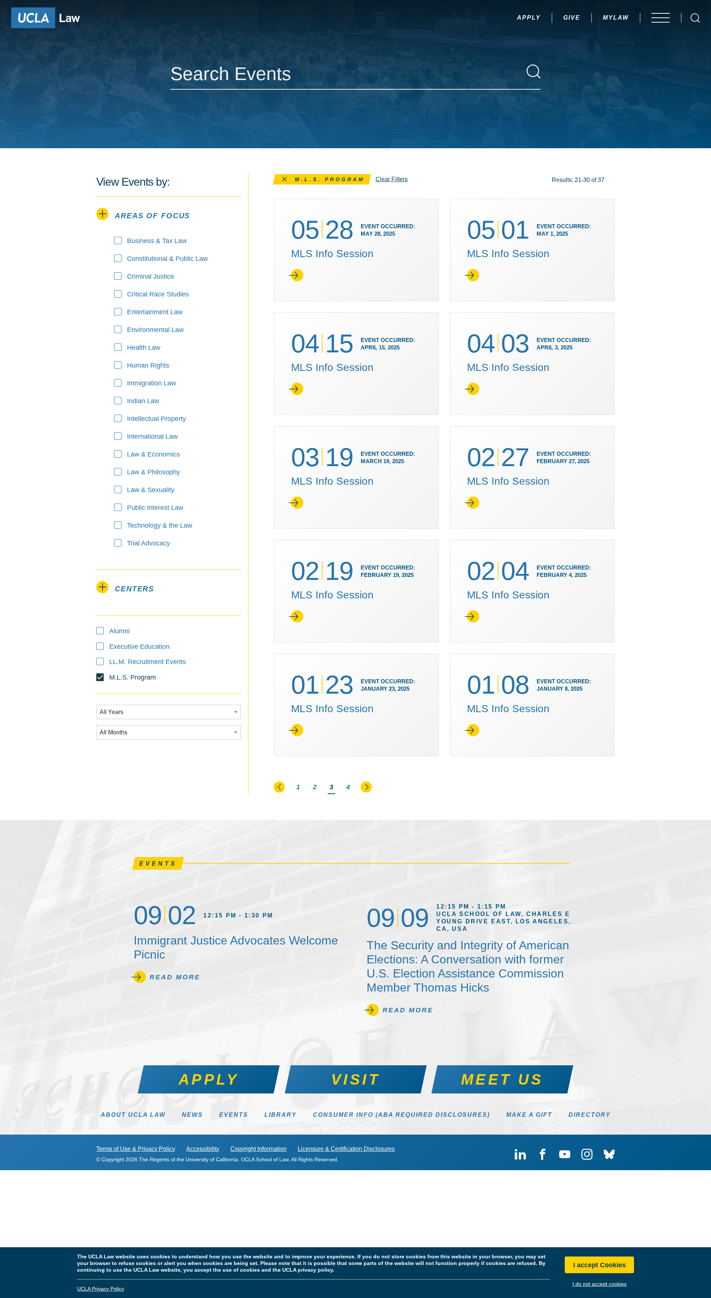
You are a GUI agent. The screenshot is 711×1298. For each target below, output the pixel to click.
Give (571, 17)
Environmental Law (155, 329)
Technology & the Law (159, 525)
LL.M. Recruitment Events (147, 661)
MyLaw (616, 17)
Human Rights (148, 365)
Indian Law (143, 401)
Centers (134, 589)
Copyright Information (258, 1149)
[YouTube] (564, 1154)
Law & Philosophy (153, 472)
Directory (589, 1115)
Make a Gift (529, 1115)
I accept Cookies (599, 1265)
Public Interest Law (155, 507)
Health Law (143, 347)
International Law (152, 436)
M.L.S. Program (132, 677)
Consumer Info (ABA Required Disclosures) (401, 1115)
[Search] (534, 71)
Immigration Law (151, 383)
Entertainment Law (155, 312)
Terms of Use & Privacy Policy (135, 1149)
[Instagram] (586, 1154)
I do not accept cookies (600, 1284)
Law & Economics (153, 454)
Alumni (119, 631)
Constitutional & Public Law (167, 258)
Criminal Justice (150, 276)
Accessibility (202, 1149)
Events (233, 1115)
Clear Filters (391, 179)
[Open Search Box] (695, 18)
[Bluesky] (609, 1154)
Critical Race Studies (158, 294)
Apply (529, 17)
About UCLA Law (133, 1115)
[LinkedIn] (520, 1154)
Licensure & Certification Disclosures (346, 1149)
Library (280, 1115)
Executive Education (139, 646)
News (192, 1115)
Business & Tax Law (157, 241)
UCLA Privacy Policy (100, 1289)
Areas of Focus (152, 216)
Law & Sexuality (150, 490)
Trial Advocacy (148, 543)
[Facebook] (542, 1154)
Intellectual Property (156, 418)
